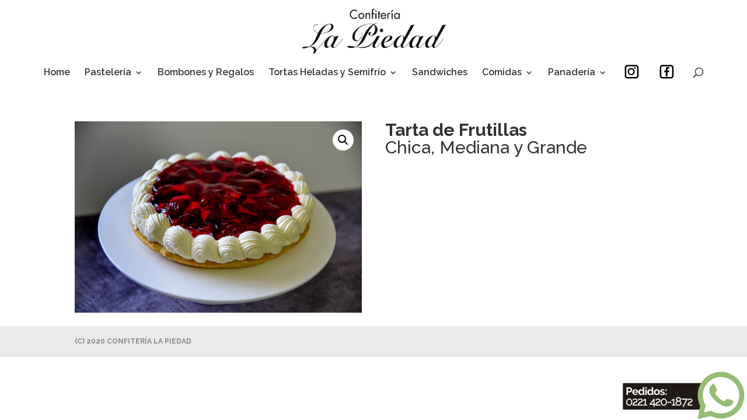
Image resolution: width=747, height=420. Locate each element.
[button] (343, 140)
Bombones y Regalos (206, 73)
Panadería (571, 73)
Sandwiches (439, 73)
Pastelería (108, 73)
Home (57, 73)
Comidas (502, 73)
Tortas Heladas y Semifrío (327, 73)
